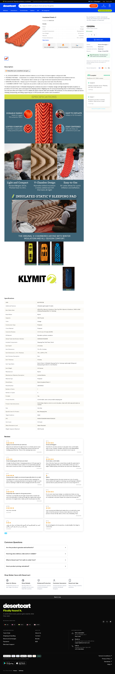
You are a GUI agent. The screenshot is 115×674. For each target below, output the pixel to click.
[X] (107, 621)
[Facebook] (110, 621)
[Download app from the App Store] (20, 663)
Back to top (57, 597)
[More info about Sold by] (108, 44)
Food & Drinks (24, 10)
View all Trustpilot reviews (98, 108)
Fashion (32, 10)
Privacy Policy (107, 659)
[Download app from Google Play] (8, 663)
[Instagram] (103, 621)
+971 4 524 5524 (79, 649)
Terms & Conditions (105, 656)
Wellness (5, 10)
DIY (38, 10)
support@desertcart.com (82, 642)
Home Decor (14, 10)
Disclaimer (108, 661)
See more (46, 40)
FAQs (109, 664)
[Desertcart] (9, 6)
